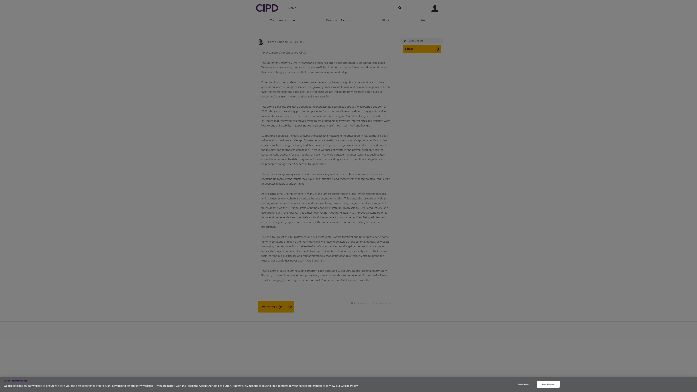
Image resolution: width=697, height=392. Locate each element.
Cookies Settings (523, 384)
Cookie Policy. (349, 385)
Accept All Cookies (548, 384)
